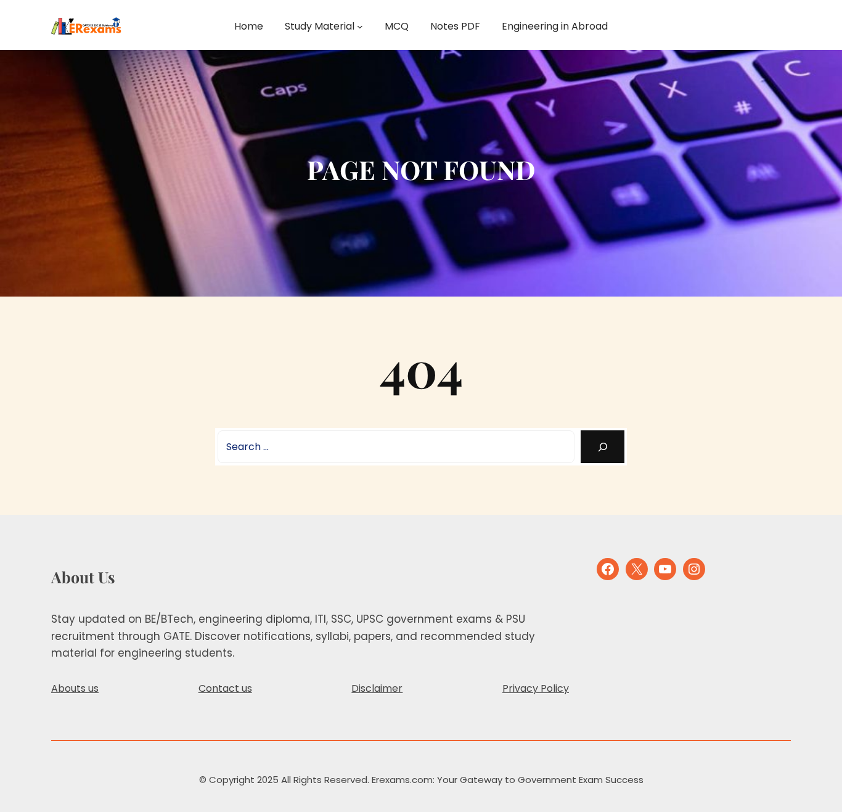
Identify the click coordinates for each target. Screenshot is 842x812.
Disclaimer (377, 688)
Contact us (225, 688)
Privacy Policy (535, 688)
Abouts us (75, 688)
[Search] (602, 446)
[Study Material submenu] (360, 26)
